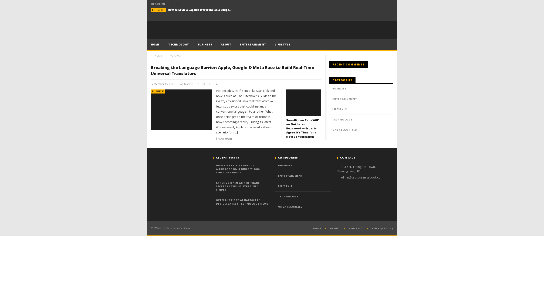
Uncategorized (344, 129)
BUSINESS (204, 44)
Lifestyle (158, 10)
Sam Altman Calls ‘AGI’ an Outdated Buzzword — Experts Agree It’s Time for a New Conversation (302, 128)
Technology (342, 119)
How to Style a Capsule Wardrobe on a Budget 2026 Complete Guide (200, 10)
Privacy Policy (382, 228)
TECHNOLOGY (178, 44)
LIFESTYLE (282, 44)
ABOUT (226, 44)
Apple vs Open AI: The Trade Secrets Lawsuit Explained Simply (238, 186)
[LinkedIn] (381, 17)
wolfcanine (186, 84)
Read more (225, 138)
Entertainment (344, 99)
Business (158, 91)
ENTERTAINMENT (253, 44)
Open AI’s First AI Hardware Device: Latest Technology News (242, 201)
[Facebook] (373, 17)
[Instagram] (389, 17)
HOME (155, 44)
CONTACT (356, 228)
